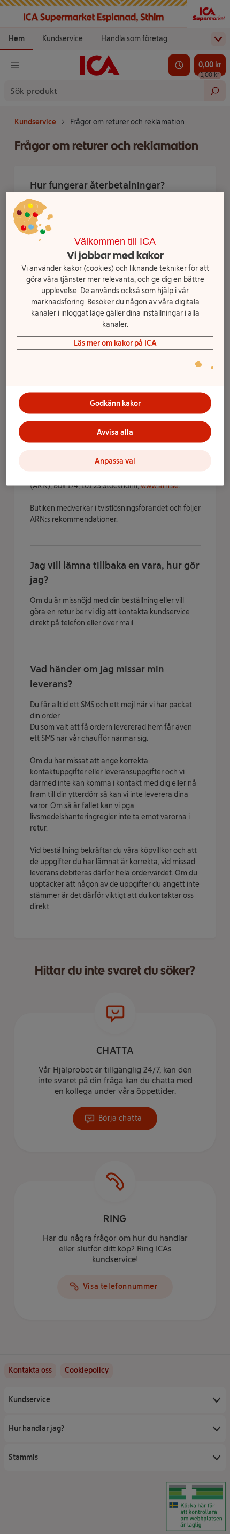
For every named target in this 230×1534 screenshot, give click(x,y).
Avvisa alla (115, 431)
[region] (115, 339)
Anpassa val (115, 460)
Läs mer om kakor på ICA (115, 343)
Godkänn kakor (115, 403)
